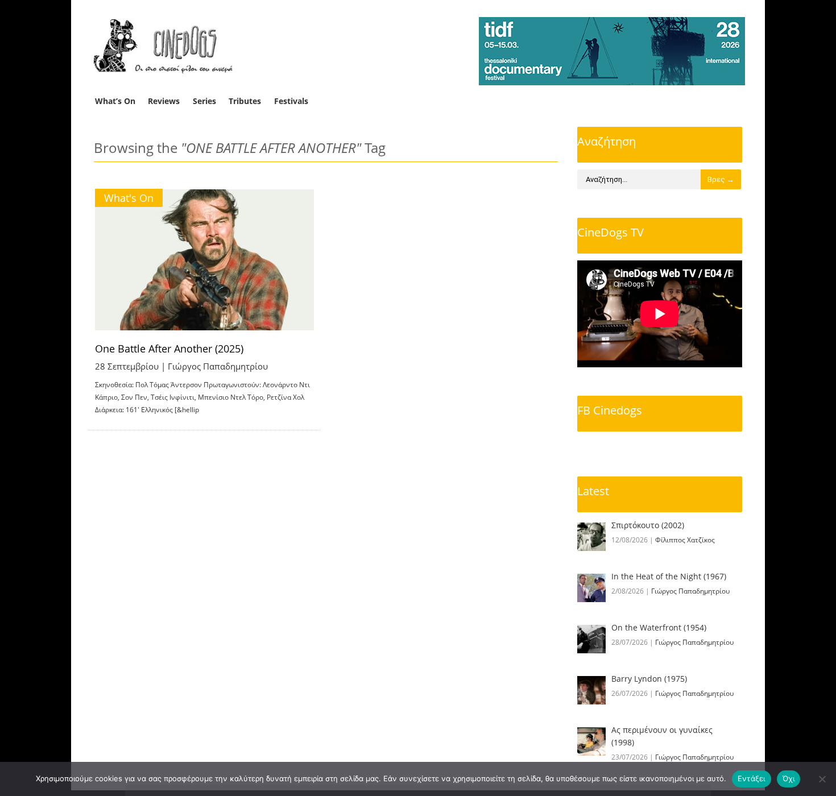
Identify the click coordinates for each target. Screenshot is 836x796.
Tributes (245, 101)
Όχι (789, 778)
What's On (129, 198)
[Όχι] (821, 779)
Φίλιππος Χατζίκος (685, 540)
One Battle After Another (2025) (169, 348)
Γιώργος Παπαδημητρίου (218, 366)
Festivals (291, 101)
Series (204, 101)
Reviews (164, 101)
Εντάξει (751, 778)
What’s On (115, 101)
